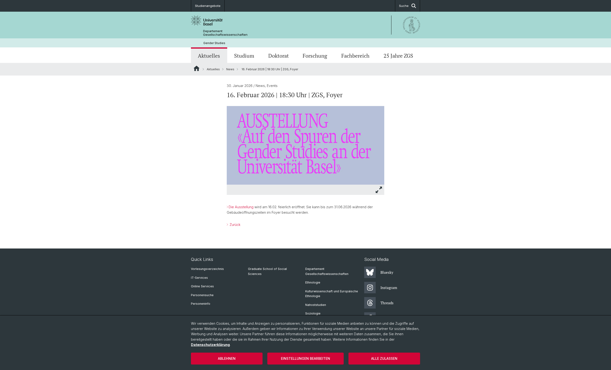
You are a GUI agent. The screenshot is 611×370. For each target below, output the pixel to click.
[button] (379, 190)
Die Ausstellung (241, 207)
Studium (244, 55)
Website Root (196, 68)
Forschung (315, 55)
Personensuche (202, 295)
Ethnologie (312, 282)
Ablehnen (227, 358)
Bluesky (386, 272)
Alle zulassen (384, 358)
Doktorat (278, 55)
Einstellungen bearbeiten (305, 358)
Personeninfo (200, 303)
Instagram (388, 287)
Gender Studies (214, 43)
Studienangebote (208, 6)
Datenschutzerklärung (210, 345)
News (230, 69)
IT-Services (199, 277)
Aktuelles (209, 55)
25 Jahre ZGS (398, 55)
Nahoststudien (315, 305)
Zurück (234, 225)
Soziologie (313, 313)
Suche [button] (404, 6)
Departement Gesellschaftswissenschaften (225, 32)
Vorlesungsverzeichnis (207, 269)
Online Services (202, 286)
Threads (387, 302)
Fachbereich (355, 55)
